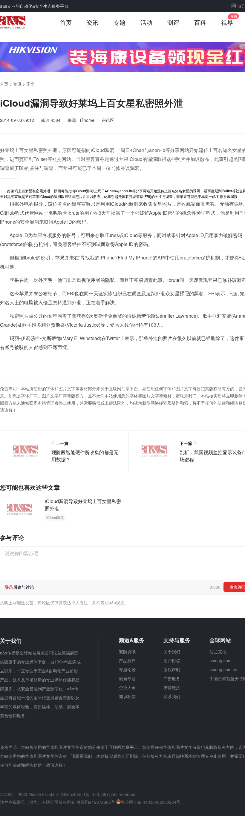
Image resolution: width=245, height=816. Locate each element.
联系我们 (171, 696)
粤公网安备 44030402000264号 (150, 802)
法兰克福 (217, 651)
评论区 (108, 120)
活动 (146, 22)
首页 (66, 22)
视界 (227, 22)
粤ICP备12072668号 (95, 802)
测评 (173, 22)
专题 (119, 22)
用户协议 (171, 660)
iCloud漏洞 (55, 517)
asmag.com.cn (223, 669)
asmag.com (220, 660)
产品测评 (127, 660)
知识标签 (127, 696)
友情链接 (171, 687)
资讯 (93, 22)
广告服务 (171, 678)
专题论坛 (127, 669)
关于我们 (171, 651)
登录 (9, 587)
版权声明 (171, 669)
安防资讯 (127, 651)
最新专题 (127, 678)
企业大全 (127, 687)
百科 (200, 22)
